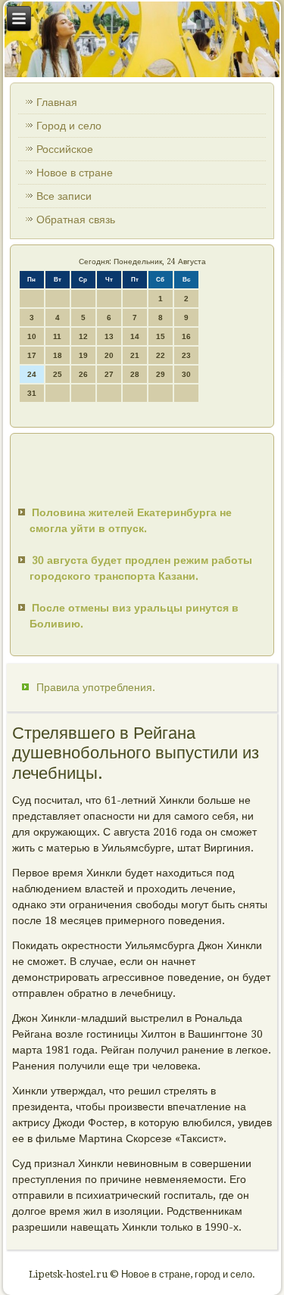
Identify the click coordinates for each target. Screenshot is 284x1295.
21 (134, 355)
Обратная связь (75, 219)
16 (186, 336)
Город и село (68, 126)
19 (83, 355)
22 (160, 355)
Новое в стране (74, 173)
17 (31, 355)
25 (57, 374)
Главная (56, 102)
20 (109, 355)
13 (109, 336)
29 (160, 374)
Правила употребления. (95, 687)
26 (83, 374)
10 (31, 336)
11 (57, 336)
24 (31, 374)
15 (160, 336)
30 (186, 374)
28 (134, 374)
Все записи (64, 196)
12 (83, 336)
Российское (64, 149)
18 (57, 355)
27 (109, 374)
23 (186, 355)
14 (134, 336)
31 (31, 393)
